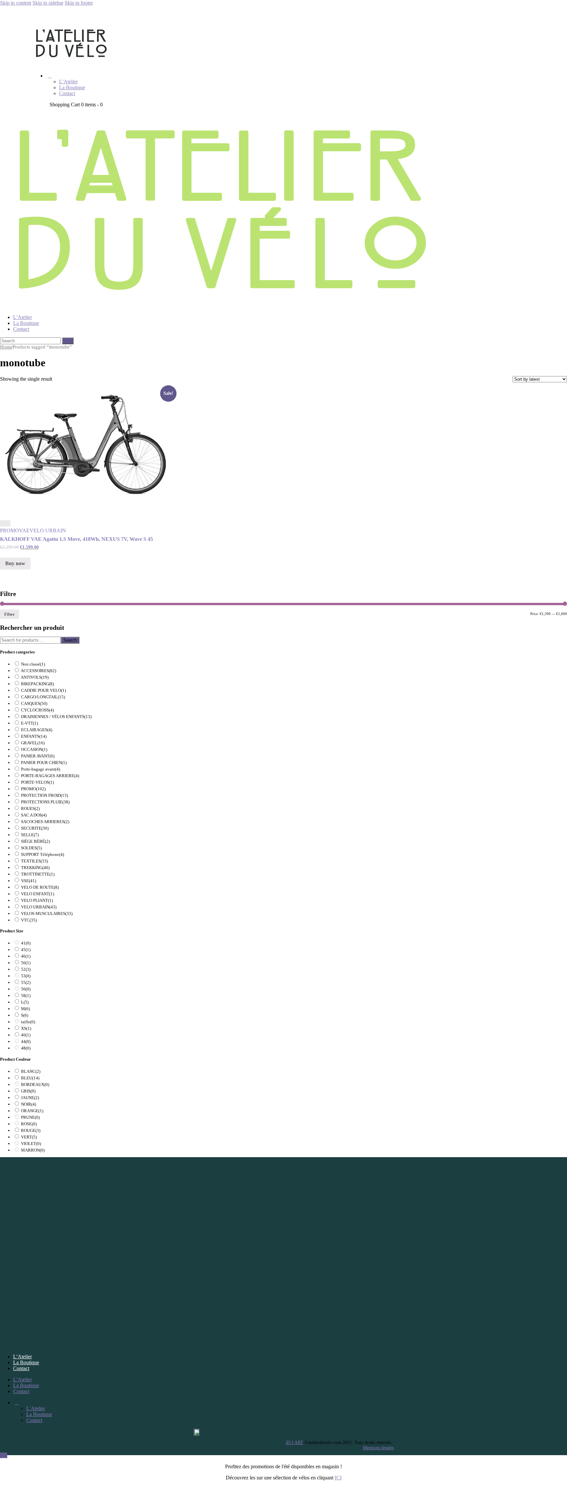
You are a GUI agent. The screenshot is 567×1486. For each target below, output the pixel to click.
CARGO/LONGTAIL (43, 696)
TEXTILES (34, 861)
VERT (29, 1137)
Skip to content (15, 3)
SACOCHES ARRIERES (45, 821)
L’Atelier (22, 1356)
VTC (29, 920)
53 (26, 975)
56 (26, 989)
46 (26, 956)
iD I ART (294, 1442)
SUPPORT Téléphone (42, 854)
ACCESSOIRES (38, 670)
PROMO (9, 530)
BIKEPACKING (37, 683)
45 (26, 949)
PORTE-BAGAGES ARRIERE (50, 775)
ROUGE (30, 1130)
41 (26, 943)
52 (26, 969)
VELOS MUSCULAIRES (47, 913)
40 (26, 1034)
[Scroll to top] (3, 1455)
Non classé (33, 664)
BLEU (30, 1077)
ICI (338, 1477)
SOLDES (31, 847)
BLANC (30, 1071)
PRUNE (30, 1117)
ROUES (30, 808)
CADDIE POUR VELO (43, 690)
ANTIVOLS (35, 677)
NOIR (28, 1104)
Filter (9, 614)
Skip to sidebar (47, 3)
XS (26, 1028)
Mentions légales (378, 1447)
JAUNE (30, 1097)
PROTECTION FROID (44, 795)
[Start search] (68, 340)
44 (26, 1041)
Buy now (15, 563)
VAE (24, 530)
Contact (21, 1368)
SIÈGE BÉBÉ (35, 841)
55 (26, 982)
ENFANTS (34, 736)
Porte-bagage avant (40, 769)
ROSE (29, 1123)
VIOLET (31, 1143)
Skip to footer (79, 3)
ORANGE (32, 1110)
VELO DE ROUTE (40, 887)
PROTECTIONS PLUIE (45, 801)
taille (28, 1021)
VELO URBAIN (48, 530)
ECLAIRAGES (36, 729)
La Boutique (26, 1362)
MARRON (33, 1150)
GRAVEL (33, 742)
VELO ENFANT (37, 893)
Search (70, 640)
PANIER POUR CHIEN (44, 762)
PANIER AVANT (37, 756)
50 (26, 962)
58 (26, 995)
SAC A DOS (34, 815)
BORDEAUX (35, 1084)
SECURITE (35, 828)
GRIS (28, 1091)
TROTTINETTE (37, 874)
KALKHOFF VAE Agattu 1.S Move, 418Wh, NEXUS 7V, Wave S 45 (76, 539)
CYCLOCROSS (37, 710)
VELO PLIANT (37, 900)
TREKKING (35, 867)
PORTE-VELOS (37, 782)
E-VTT (29, 723)
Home (6, 347)
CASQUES (34, 703)
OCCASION (34, 749)
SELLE (30, 834)
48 (26, 1048)
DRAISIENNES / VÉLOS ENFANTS (56, 716)
